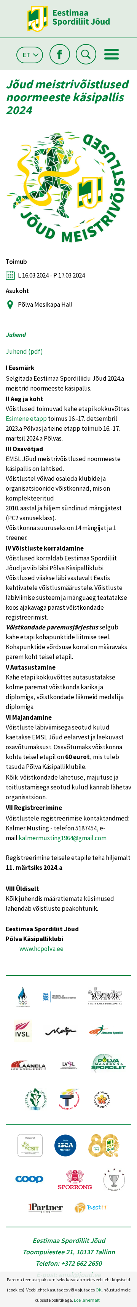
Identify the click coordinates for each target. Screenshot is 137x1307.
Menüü (111, 54)
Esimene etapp (26, 418)
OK (99, 1290)
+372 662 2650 (81, 1263)
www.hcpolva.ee (41, 949)
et (26, 54)
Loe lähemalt (87, 1300)
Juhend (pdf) (24, 351)
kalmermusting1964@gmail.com (63, 838)
